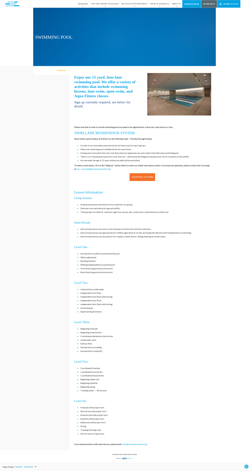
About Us (176, 4)
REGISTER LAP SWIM (142, 177)
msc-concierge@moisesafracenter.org (93, 169)
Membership (209, 4)
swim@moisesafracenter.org (134, 444)
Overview (61, 70)
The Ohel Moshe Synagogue (105, 4)
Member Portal (230, 4)
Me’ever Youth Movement (134, 4)
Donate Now (191, 4)
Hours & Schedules (159, 4)
